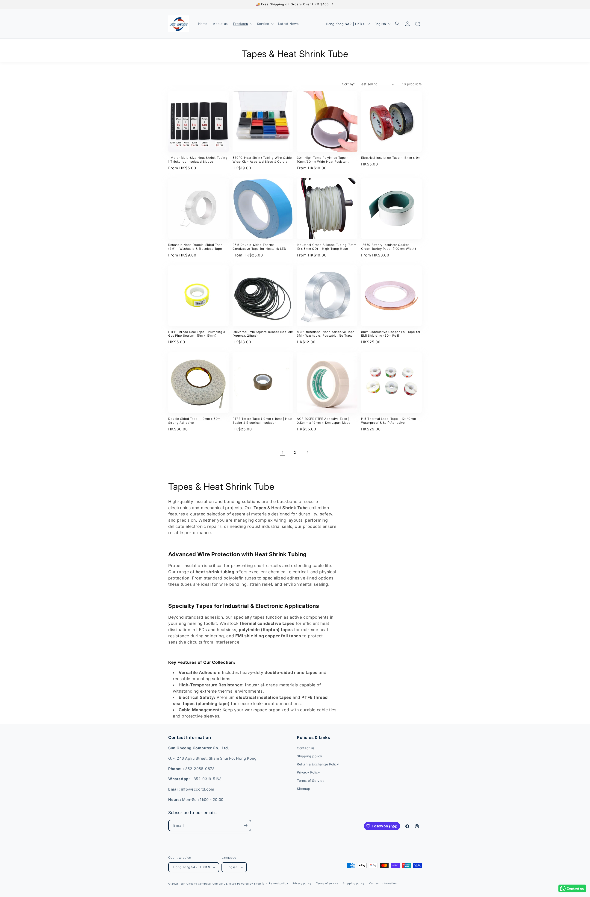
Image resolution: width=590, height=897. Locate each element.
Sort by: (348, 84)
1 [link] (282, 452)
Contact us (306, 748)
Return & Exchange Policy (318, 764)
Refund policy (278, 883)
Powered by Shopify (251, 883)
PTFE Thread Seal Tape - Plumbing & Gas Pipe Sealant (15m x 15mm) (196, 334)
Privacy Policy (308, 772)
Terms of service (327, 883)
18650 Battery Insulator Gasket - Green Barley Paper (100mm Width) (388, 246)
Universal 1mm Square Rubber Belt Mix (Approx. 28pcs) (263, 334)
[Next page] (307, 452)
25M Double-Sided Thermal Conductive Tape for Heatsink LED (259, 246)
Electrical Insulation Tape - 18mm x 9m (391, 157)
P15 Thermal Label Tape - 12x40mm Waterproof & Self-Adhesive (388, 420)
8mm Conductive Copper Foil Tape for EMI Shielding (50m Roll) (391, 334)
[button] (242, 24)
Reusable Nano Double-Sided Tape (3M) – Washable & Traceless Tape (195, 246)
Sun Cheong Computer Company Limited (208, 883)
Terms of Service (310, 780)
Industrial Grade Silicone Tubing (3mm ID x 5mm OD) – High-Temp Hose (326, 246)
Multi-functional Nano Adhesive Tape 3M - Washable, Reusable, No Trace (326, 334)
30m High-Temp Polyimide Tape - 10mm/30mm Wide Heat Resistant (322, 159)
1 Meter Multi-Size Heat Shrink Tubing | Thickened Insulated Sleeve (197, 159)
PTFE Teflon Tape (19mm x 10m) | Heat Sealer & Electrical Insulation (262, 420)
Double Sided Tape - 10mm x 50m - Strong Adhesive (195, 420)
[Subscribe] (246, 825)
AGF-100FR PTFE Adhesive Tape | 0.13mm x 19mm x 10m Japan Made (324, 420)
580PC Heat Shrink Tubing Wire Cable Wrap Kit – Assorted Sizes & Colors (262, 159)
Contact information (383, 883)
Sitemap (303, 789)
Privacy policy (302, 883)
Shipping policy (309, 756)
